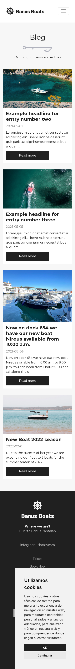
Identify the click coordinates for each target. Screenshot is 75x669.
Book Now (38, 566)
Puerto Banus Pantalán (37, 531)
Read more (27, 155)
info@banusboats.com (37, 545)
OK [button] (45, 647)
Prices (37, 559)
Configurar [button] (45, 655)
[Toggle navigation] (63, 11)
